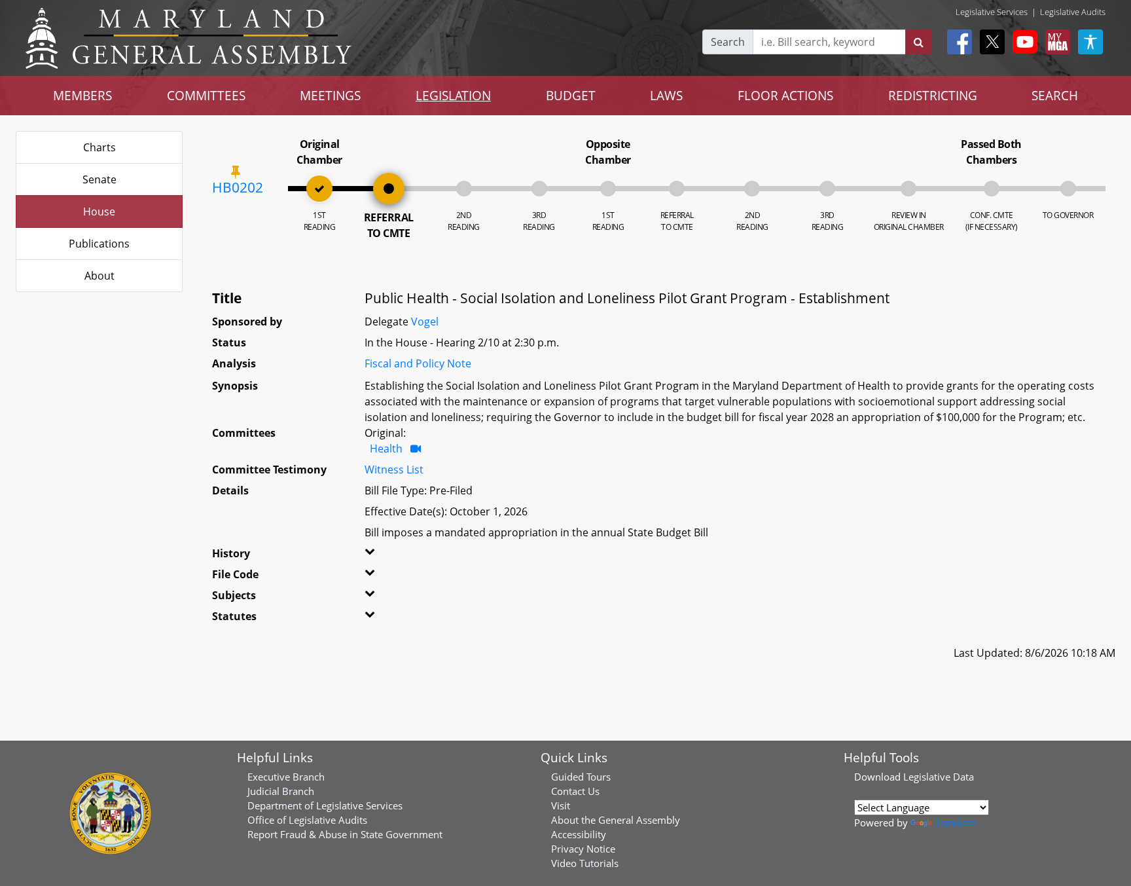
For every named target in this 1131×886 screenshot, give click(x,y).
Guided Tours (581, 776)
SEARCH (1055, 95)
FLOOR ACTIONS (785, 95)
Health (386, 448)
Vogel (425, 321)
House (99, 211)
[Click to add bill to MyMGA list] (235, 171)
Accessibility (578, 834)
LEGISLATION (453, 95)
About (99, 275)
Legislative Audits (1072, 12)
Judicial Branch (280, 791)
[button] (393, 555)
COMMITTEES (206, 95)
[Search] (918, 41)
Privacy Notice (583, 848)
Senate (99, 179)
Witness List (394, 469)
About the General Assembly (615, 819)
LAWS (666, 95)
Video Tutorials (585, 863)
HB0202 (237, 187)
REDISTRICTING (932, 95)
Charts (99, 147)
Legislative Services (992, 12)
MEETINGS (330, 95)
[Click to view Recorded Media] (415, 448)
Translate (955, 822)
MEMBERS (82, 95)
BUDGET (571, 95)
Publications (99, 243)
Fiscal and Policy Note (418, 363)
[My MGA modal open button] (1055, 41)
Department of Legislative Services (325, 805)
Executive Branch (286, 776)
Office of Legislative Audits (307, 819)
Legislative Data (938, 776)
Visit (560, 805)
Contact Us (575, 791)
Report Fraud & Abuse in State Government (344, 834)
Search (728, 42)
